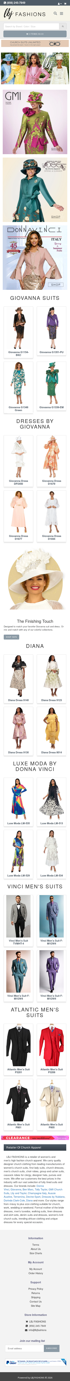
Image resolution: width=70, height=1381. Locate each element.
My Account (35, 1269)
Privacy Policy (35, 1288)
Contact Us (36, 1301)
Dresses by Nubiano (53, 1196)
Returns (35, 1293)
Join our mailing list (32, 1341)
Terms (35, 1244)
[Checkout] (65, 3)
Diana (29, 1200)
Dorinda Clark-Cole (14, 1200)
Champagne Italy (37, 1193)
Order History (36, 1273)
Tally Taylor (41, 1189)
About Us (36, 1249)
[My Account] (60, 3)
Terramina (19, 1196)
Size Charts (36, 1253)
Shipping (35, 1297)
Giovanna (16, 1189)
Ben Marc (28, 1189)
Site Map (35, 1305)
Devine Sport (33, 1196)
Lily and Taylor (19, 1193)
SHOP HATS (11, 637)
